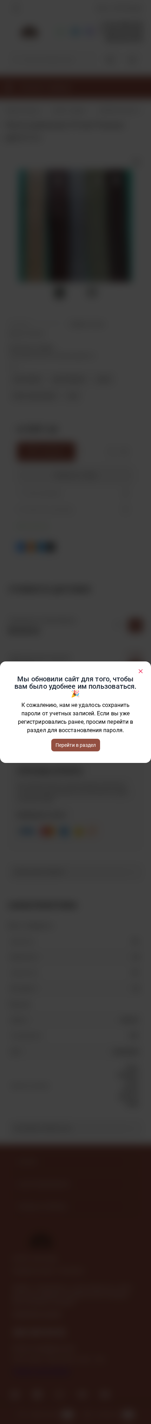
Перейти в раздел (75, 745)
